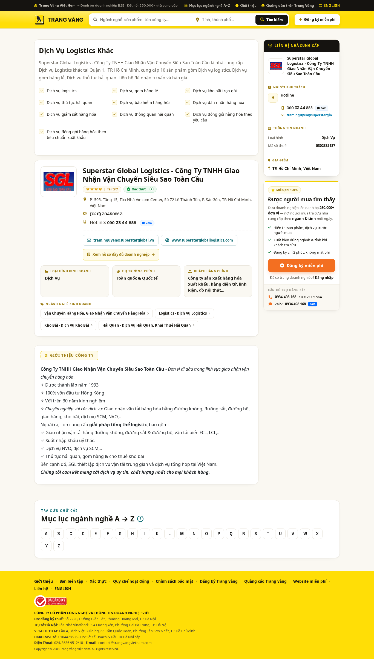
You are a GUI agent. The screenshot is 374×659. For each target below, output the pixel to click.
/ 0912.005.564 (298, 296)
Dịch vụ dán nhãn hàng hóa (218, 102)
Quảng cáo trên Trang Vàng (290, 5)
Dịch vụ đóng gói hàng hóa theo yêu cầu (222, 117)
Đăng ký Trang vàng (219, 581)
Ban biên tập (71, 581)
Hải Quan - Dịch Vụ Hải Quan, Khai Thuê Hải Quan (146, 325)
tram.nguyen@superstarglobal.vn (311, 115)
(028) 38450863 (106, 213)
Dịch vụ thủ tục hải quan (69, 102)
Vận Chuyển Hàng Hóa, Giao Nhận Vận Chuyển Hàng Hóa (94, 313)
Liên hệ (41, 588)
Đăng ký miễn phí (319, 19)
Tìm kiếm (274, 19)
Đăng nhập (324, 277)
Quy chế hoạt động (131, 581)
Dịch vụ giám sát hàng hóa (71, 114)
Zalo (149, 223)
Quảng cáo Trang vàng (265, 581)
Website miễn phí (309, 581)
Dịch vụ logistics (62, 90)
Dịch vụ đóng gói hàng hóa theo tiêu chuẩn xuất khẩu (76, 134)
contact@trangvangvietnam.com (125, 642)
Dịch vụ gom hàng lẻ (139, 90)
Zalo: (295, 303)
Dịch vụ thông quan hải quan (147, 114)
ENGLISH (332, 5)
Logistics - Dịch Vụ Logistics (183, 313)
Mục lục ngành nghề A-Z (209, 5)
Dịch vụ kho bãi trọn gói (215, 90)
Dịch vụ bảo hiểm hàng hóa (145, 102)
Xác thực (98, 581)
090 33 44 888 (121, 222)
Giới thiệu (248, 5)
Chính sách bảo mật (174, 581)
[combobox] (145, 20)
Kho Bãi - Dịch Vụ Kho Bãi (66, 325)
